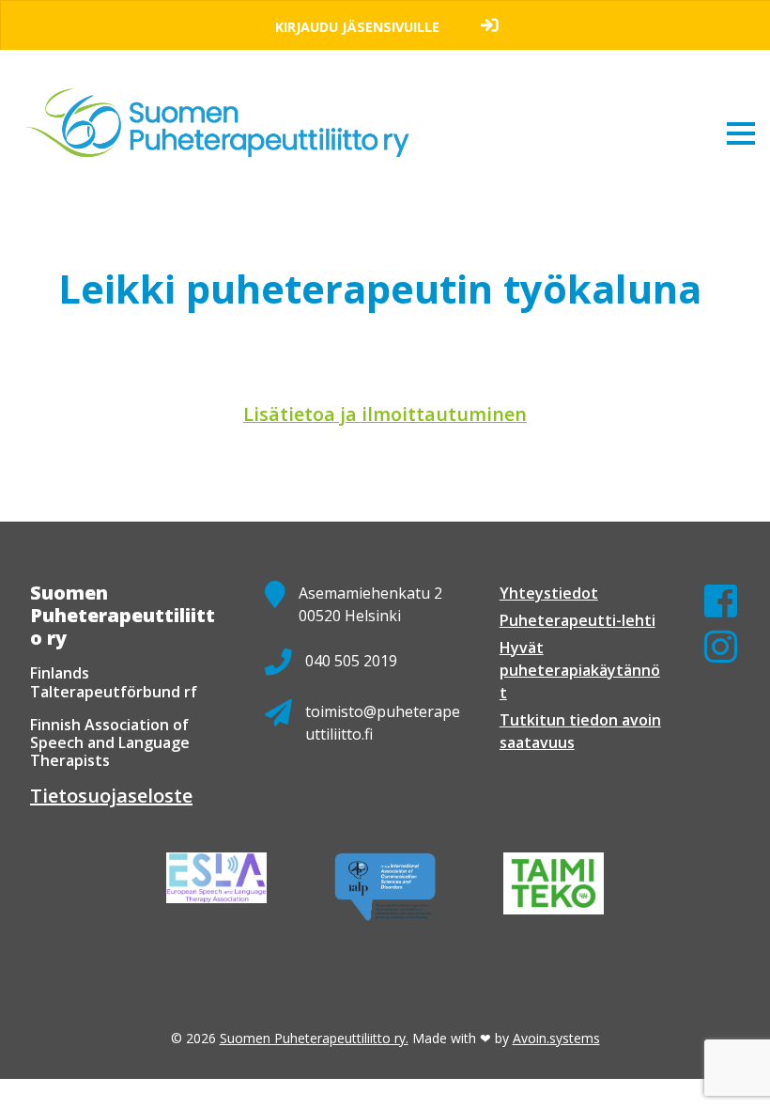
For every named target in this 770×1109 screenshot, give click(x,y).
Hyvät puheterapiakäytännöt (580, 670)
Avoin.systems (556, 1038)
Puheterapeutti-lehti (577, 620)
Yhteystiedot (549, 593)
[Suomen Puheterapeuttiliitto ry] (225, 105)
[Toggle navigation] (741, 132)
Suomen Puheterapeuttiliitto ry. (314, 1038)
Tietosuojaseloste (111, 795)
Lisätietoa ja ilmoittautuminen (385, 414)
